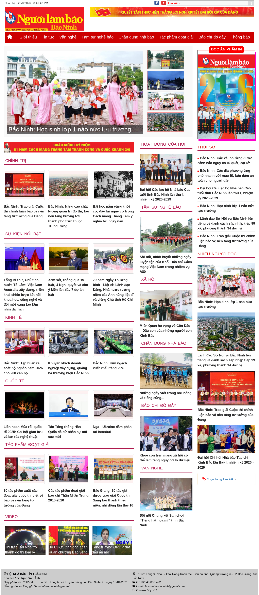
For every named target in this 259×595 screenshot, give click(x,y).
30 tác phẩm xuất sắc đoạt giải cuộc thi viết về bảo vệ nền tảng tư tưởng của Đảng (23, 498)
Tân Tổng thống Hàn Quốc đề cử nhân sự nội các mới (67, 432)
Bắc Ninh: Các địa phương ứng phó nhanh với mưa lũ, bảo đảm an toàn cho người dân (225, 175)
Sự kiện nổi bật (23, 234)
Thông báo (240, 37)
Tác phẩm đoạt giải (176, 37)
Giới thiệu (28, 37)
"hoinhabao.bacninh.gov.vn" (52, 586)
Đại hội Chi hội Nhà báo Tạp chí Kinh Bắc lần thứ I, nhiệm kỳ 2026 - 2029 (225, 462)
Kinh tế (13, 317)
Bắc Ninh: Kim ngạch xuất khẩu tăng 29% (110, 365)
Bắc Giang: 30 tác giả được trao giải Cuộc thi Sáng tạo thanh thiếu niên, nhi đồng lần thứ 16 (113, 498)
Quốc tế (14, 381)
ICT (155, 590)
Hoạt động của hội (163, 144)
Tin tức (48, 37)
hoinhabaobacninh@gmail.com (165, 586)
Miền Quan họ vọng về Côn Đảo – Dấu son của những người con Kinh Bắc (166, 331)
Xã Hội (148, 279)
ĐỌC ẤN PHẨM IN (226, 49)
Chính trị (15, 160)
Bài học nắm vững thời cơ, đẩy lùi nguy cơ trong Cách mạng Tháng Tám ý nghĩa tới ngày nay (113, 214)
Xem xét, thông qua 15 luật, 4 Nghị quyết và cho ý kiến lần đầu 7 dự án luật (68, 287)
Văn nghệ (67, 37)
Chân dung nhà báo (136, 37)
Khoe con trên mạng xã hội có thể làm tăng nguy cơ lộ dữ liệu (165, 457)
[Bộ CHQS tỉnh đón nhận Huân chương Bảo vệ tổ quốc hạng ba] (39, 540)
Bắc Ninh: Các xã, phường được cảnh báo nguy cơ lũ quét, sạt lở (224, 160)
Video (11, 516)
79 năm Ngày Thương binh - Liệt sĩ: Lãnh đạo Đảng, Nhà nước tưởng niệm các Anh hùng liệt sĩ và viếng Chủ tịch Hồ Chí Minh (113, 292)
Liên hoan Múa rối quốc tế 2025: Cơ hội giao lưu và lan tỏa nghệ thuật (23, 432)
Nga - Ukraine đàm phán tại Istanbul (112, 429)
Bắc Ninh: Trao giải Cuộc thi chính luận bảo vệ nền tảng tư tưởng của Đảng (24, 211)
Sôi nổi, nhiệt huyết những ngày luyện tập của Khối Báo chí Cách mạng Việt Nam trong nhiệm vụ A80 (166, 264)
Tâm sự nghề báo (98, 37)
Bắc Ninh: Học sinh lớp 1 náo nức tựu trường (225, 208)
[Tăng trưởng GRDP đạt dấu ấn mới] (82, 540)
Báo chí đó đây (212, 37)
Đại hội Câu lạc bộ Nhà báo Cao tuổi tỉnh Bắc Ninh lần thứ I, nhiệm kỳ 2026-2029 (165, 195)
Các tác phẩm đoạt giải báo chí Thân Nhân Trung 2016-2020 (68, 495)
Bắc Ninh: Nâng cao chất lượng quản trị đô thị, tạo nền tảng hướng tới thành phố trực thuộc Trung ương (68, 216)
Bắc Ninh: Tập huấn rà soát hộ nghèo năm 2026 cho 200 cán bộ (23, 368)
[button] (219, 479)
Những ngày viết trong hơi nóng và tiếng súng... (165, 395)
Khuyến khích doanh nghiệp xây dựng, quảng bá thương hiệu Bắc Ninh (68, 368)
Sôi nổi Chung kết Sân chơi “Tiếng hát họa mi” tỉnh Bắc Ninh (162, 520)
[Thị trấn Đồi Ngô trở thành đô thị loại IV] (125, 540)
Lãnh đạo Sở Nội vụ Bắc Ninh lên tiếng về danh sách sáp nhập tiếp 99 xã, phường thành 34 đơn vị (226, 223)
